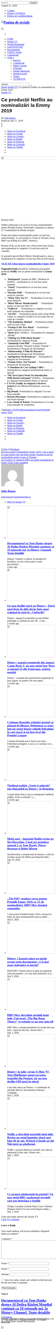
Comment (6, 1239)
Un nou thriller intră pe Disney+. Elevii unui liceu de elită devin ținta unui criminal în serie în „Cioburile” (31, 609)
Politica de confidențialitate (20, 16)
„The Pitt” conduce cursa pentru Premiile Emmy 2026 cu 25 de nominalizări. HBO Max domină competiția (27, 903)
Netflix (20, 410)
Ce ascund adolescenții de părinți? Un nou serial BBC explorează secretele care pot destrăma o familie (30, 1197)
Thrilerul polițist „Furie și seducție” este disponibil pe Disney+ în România (30, 787)
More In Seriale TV (16, 502)
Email (5, 1269)
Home (4, 87)
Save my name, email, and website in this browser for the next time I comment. (26, 1281)
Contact (10, 10)
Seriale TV (13, 87)
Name (5, 1263)
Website (5, 1274)
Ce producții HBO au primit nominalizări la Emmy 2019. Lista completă (27, 461)
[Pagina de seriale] (15, 22)
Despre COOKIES (16, 13)
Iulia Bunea (10, 118)
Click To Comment (10, 1219)
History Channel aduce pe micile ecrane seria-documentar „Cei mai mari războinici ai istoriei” (28, 962)
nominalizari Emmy (33, 410)
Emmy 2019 (11, 410)
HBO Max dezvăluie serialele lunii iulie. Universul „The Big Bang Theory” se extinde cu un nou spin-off (30, 1018)
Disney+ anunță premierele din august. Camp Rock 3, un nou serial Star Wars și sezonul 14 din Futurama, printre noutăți (31, 667)
